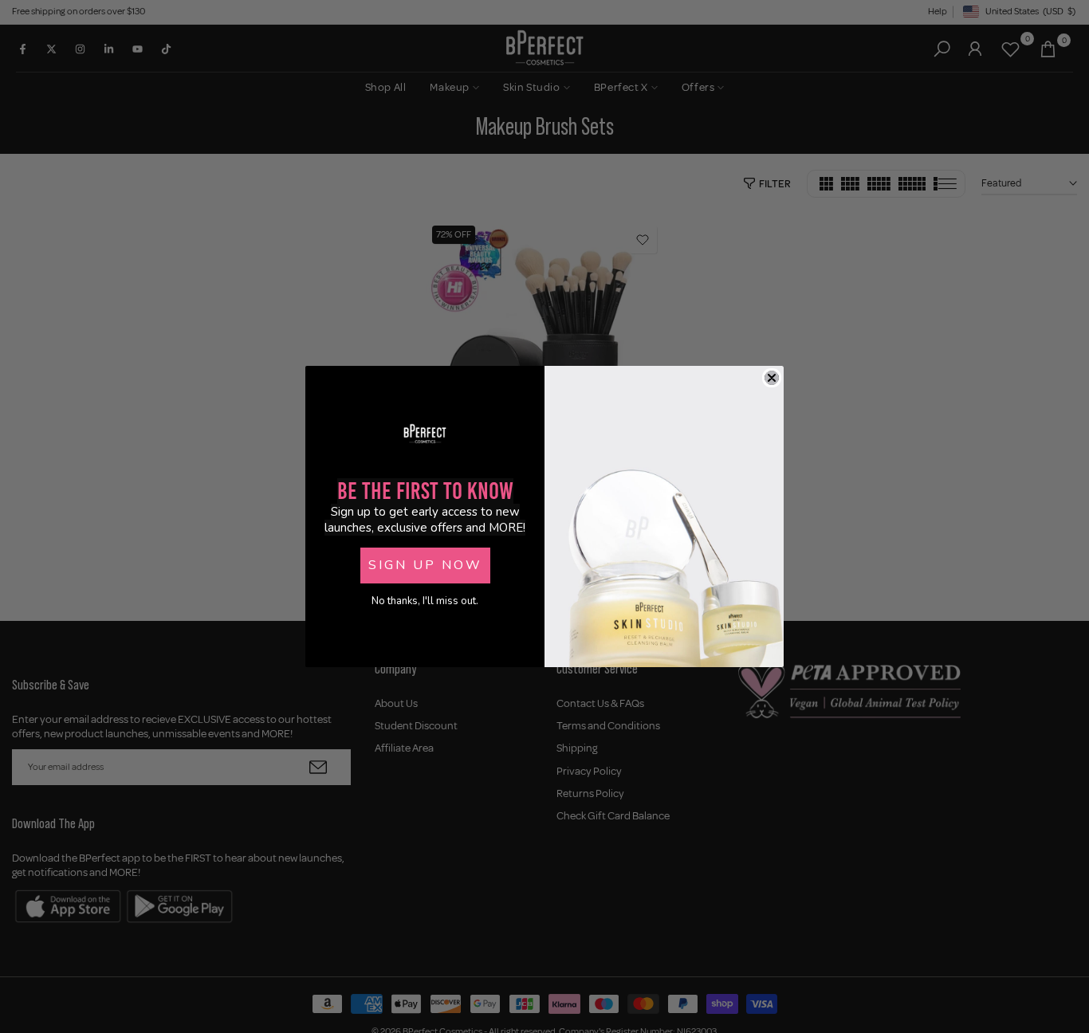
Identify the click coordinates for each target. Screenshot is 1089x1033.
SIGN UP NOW (425, 565)
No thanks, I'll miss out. (425, 601)
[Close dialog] (772, 378)
